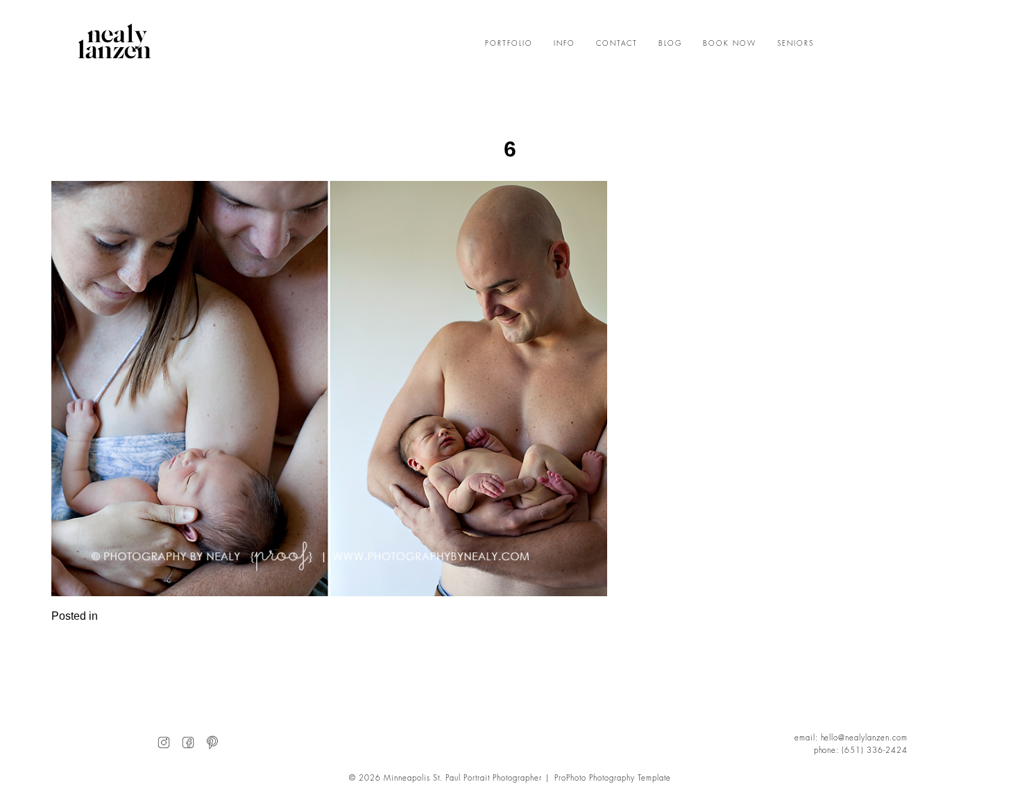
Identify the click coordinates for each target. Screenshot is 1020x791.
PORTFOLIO (509, 43)
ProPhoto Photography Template (612, 778)
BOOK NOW (729, 43)
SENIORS (795, 43)
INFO (564, 43)
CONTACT (617, 43)
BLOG (670, 43)
